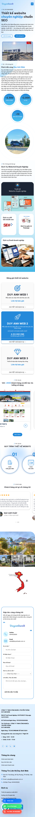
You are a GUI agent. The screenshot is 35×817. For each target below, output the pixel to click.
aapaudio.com (30, 426)
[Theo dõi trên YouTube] (14, 744)
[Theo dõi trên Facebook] (2, 744)
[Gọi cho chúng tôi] (10, 744)
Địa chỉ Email (6, 660)
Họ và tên (6, 644)
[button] (32, 3)
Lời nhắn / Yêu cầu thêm (10, 676)
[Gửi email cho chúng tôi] (6, 744)
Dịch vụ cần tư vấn (8, 669)
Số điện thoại (7, 652)
